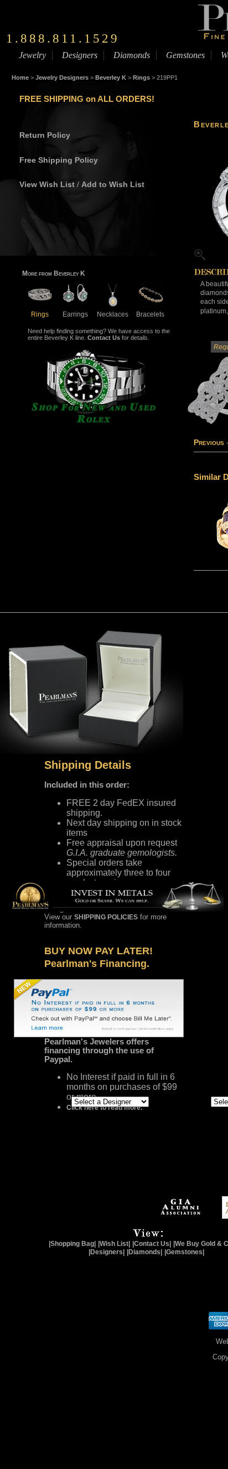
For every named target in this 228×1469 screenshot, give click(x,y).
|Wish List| (114, 1244)
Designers (79, 55)
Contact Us (103, 337)
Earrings (75, 314)
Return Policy (44, 135)
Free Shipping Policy (58, 160)
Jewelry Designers (62, 77)
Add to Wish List (112, 184)
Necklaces (112, 314)
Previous (209, 442)
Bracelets (150, 314)
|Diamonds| (144, 1252)
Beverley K (110, 77)
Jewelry (32, 55)
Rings (141, 77)
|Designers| (107, 1252)
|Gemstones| (184, 1252)
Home (20, 77)
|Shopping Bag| (72, 1244)
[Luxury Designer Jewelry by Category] (190, 1101)
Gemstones (185, 55)
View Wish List (47, 184)
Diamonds (131, 55)
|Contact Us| (151, 1244)
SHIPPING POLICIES (106, 917)
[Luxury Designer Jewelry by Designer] (46, 1101)
